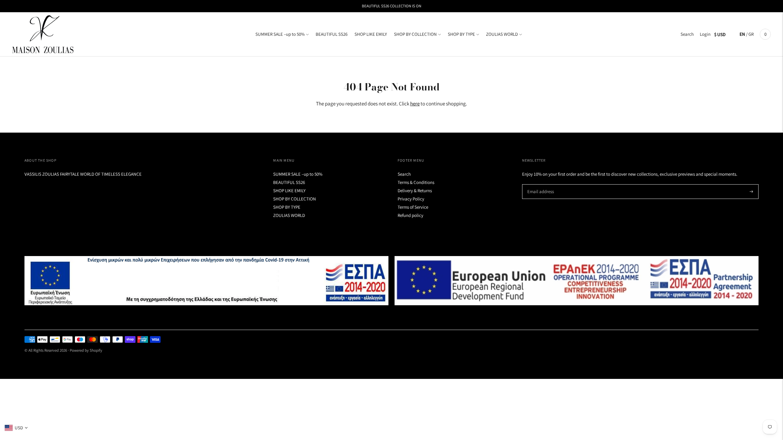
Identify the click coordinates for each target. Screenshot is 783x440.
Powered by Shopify (86, 350)
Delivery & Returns (415, 190)
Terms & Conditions (416, 182)
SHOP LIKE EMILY (370, 34)
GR (751, 34)
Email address (539, 184)
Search (687, 34)
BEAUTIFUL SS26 (331, 34)
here (415, 103)
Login (705, 34)
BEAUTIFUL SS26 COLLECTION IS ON (391, 6)
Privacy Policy (411, 199)
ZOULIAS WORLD (502, 34)
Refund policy (410, 215)
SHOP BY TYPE (461, 34)
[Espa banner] (206, 280)
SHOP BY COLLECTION (415, 34)
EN (742, 34)
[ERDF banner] (577, 280)
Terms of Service (413, 207)
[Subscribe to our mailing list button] (751, 191)
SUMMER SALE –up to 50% (280, 34)
